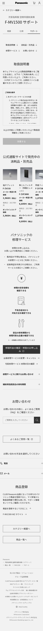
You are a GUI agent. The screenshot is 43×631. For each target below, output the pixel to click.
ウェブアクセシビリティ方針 (15, 590)
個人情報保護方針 (31, 590)
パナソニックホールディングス (22, 603)
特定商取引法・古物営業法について (21, 600)
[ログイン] (39, 3)
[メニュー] (3, 3)
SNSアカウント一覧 (16, 584)
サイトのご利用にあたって (21, 587)
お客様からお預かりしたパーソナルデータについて (21, 596)
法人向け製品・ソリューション (21, 573)
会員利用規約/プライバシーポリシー (21, 593)
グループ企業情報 (21, 577)
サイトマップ (28, 584)
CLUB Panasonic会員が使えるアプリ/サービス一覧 (21, 581)
